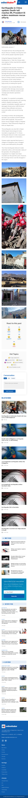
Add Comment (9, 391)
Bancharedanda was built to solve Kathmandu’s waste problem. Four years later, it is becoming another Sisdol (10, 611)
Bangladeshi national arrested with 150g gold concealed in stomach (17, 572)
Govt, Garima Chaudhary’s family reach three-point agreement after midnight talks (10, 701)
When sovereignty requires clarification (18, 549)
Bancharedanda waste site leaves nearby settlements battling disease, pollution (9, 711)
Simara (14, 364)
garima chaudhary (19, 362)
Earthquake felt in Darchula (10, 507)
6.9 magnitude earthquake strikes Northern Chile (12, 485)
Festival (3, 765)
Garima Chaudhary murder (14, 367)
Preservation (4, 772)
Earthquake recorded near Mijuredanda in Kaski (14, 529)
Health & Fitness (5, 787)
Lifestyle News (5, 780)
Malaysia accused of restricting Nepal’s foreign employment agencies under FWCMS (10, 668)
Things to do (4, 774)
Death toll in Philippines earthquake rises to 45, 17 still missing (12, 439)
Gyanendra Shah (10, 360)
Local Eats (4, 769)
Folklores (4, 767)
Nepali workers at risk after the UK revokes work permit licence (18, 565)
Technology (4, 789)
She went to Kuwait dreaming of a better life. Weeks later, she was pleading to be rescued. (10, 632)
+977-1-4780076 (9, 734)
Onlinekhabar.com (6, 731)
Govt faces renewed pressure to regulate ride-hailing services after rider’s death (10, 679)
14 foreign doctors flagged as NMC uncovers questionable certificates (10, 622)
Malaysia (20, 360)
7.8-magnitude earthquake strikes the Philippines (13, 462)
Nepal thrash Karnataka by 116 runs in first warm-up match (18, 543)
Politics (3, 750)
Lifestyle (3, 756)
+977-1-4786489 (18, 734)
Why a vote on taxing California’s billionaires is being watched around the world (10, 653)
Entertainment (5, 754)
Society (3, 752)
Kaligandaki (8, 362)
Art (2, 783)
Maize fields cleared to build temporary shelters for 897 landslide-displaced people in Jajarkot (9, 689)
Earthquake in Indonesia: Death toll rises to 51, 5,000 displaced (14, 416)
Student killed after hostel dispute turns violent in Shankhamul (18, 557)
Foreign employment (14, 357)
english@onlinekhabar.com (11, 737)
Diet (2, 785)
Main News (4, 747)
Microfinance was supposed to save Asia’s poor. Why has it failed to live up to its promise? (10, 643)
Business (4, 758)
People (3, 791)
